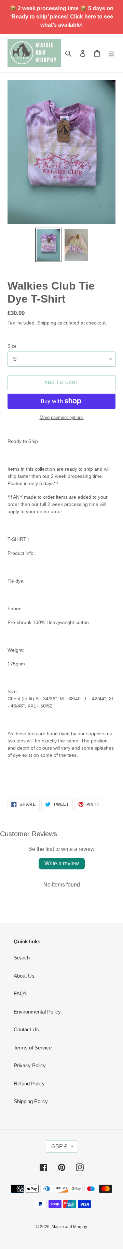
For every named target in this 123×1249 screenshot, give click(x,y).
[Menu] (111, 53)
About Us (24, 976)
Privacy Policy (30, 1065)
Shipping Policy (31, 1101)
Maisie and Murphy (69, 1226)
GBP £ (59, 1146)
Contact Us (26, 1029)
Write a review (61, 863)
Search (22, 957)
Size (12, 346)
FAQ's (21, 993)
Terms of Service (33, 1047)
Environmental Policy (37, 1012)
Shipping (46, 323)
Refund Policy (29, 1083)
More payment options (62, 417)
